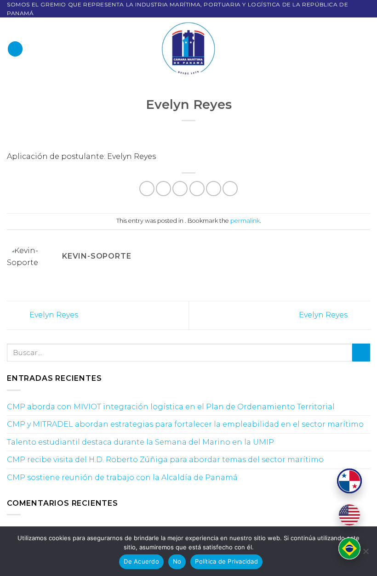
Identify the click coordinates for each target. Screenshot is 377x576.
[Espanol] (349, 481)
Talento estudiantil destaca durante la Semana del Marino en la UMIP (140, 442)
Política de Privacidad (226, 561)
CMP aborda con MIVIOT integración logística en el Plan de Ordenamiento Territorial (171, 406)
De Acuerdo (141, 561)
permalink (245, 220)
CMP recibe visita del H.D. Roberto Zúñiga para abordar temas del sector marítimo (165, 459)
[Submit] (361, 352)
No (177, 561)
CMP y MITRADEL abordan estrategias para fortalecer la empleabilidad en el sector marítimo (185, 424)
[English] (349, 515)
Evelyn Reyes (53, 315)
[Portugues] (349, 548)
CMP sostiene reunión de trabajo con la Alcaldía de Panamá (122, 477)
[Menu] (15, 48)
